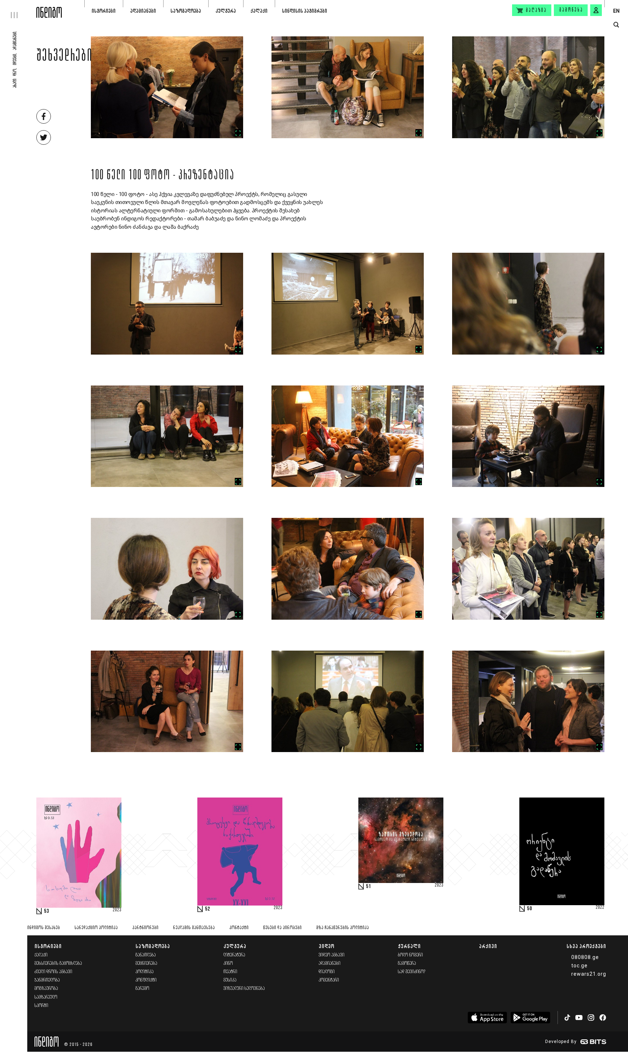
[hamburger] (18, 9)
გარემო (142, 988)
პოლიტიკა (145, 972)
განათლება (146, 955)
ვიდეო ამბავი (332, 955)
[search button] (616, 25)
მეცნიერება (146, 963)
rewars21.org (588, 974)
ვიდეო (326, 946)
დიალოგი (327, 972)
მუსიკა (230, 980)
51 (368, 887)
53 (46, 911)
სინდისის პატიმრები (304, 10)
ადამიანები (143, 10)
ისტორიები (104, 10)
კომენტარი (329, 980)
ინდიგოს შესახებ (43, 928)
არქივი (488, 946)
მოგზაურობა (46, 988)
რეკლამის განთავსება (194, 928)
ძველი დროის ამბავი (53, 972)
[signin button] (596, 10)
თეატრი (230, 972)
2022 (600, 907)
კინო (228, 963)
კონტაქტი (239, 928)
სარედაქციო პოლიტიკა (96, 928)
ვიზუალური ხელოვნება (244, 988)
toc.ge (579, 965)
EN (616, 11)
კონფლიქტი (146, 980)
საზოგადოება (185, 10)
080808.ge (585, 957)
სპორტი (41, 1005)
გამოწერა (571, 10)
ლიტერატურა (234, 955)
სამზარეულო (46, 997)
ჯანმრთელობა (47, 980)
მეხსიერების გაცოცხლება (58, 963)
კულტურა (226, 10)
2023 (117, 910)
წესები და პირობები (282, 928)
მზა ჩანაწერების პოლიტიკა (342, 928)
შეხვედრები (64, 57)
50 (529, 909)
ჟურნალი (409, 946)
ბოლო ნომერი (410, 955)
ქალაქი (258, 10)
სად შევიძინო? (412, 972)
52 (207, 909)
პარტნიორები (145, 928)
